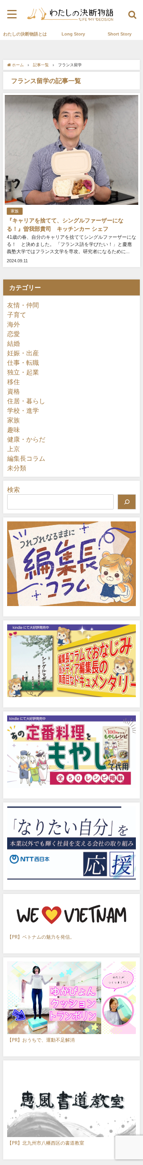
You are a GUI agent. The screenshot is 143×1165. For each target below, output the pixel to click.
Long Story (73, 34)
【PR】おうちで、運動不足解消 (41, 1039)
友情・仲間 (23, 305)
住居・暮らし (26, 401)
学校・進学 (23, 410)
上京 (13, 449)
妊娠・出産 (23, 353)
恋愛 (13, 334)
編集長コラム (26, 458)
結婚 (13, 343)
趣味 (13, 429)
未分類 (16, 468)
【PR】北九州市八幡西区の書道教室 (45, 1142)
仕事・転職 (23, 362)
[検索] (127, 501)
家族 (15, 211)
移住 (13, 381)
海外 (13, 324)
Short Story (119, 34)
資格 (13, 391)
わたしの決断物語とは (25, 34)
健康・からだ (26, 439)
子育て (16, 314)
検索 (13, 489)
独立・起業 (23, 372)
